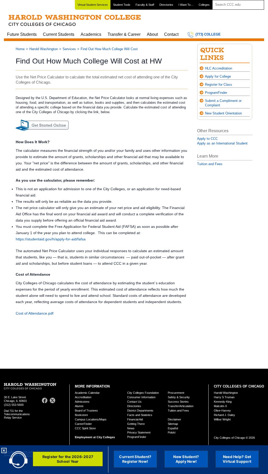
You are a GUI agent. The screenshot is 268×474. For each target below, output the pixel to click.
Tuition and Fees (209, 164)
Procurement (176, 392)
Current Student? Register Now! (135, 459)
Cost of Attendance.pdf (34, 313)
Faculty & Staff (145, 4)
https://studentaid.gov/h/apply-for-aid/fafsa (51, 239)
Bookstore (81, 415)
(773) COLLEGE (208, 34)
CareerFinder (83, 423)
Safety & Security (179, 397)
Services (69, 49)
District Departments (140, 410)
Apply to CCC (207, 139)
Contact (171, 34)
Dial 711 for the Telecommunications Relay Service (17, 414)
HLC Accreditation (218, 68)
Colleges (204, 4)
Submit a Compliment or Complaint (223, 103)
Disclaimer (174, 419)
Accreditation (83, 397)
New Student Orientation (223, 113)
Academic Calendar (87, 392)
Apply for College (218, 76)
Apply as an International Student (222, 143)
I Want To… (185, 4)
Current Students (58, 34)
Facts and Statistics (139, 415)
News (131, 428)
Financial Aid (135, 419)
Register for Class (218, 84)
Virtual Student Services (92, 4)
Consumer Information (141, 397)
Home (20, 49)
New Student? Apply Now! (186, 459)
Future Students (22, 34)
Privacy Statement (138, 432)
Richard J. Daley (224, 415)
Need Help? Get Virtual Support (237, 459)
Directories (166, 4)
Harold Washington (43, 49)
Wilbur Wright (222, 419)
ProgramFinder (216, 93)
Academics (91, 34)
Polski (171, 432)
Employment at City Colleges (95, 437)
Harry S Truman (224, 397)
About (152, 34)
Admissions (82, 401)
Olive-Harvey (222, 410)
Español (173, 428)
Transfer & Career (124, 34)
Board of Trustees (86, 410)
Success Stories (178, 401)
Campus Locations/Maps (91, 419)
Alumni (79, 406)
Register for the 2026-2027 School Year (67, 459)
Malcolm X (220, 406)
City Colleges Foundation (143, 392)
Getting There (136, 423)
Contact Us (134, 401)
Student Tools (121, 4)
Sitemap (173, 423)
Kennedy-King (223, 401)
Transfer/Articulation (180, 406)
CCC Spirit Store (85, 428)
